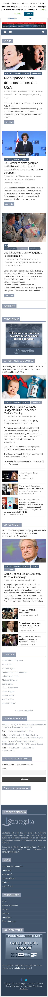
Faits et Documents (10, 905)
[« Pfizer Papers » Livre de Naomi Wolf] (10, 472)
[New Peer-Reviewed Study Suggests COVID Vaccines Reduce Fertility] (24, 376)
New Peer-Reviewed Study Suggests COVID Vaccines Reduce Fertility (20, 410)
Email (4, 768)
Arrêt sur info (7, 874)
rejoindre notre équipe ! (22, 968)
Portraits (35, 566)
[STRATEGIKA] (18, 817)
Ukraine (18, 266)
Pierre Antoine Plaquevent (12, 661)
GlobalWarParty (29, 179)
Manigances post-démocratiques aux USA (21, 83)
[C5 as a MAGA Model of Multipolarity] (10, 609)
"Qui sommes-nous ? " (30, 847)
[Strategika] (5, 32)
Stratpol (5, 882)
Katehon (5, 909)
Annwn (5, 724)
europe (38, 262)
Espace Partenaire (9, 921)
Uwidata (5, 913)
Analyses (26, 73)
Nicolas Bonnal (8, 695)
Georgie (25, 95)
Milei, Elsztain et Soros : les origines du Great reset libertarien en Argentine (30, 639)
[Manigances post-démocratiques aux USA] (24, 46)
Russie (13, 266)
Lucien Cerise (7, 684)
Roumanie (36, 95)
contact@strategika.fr (10, 852)
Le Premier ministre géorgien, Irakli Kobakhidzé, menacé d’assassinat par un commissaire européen (23, 167)
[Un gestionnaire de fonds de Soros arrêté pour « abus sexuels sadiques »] (10, 622)
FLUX (4, 901)
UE (21, 182)
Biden (19, 95)
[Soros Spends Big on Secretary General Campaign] (24, 540)
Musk (30, 95)
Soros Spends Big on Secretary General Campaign (22, 575)
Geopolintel (6, 870)
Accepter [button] (28, 14)
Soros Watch (9, 569)
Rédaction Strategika (27, 92)
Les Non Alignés (8, 878)
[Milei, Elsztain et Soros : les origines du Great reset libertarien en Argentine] (10, 635)
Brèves (25, 159)
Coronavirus (22, 249)
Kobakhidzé (8, 182)
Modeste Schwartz (9, 680)
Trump (6, 98)
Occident (16, 182)
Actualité (17, 73)
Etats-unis (32, 262)
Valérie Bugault (8, 691)
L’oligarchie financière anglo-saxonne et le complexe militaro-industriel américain (24, 725)
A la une (8, 73)
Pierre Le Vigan (8, 668)
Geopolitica (6, 917)
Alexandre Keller (8, 703)
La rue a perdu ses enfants (22, 731)
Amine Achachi (8, 699)
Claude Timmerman (10, 688)
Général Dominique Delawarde (14, 672)
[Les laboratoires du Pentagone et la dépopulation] (24, 214)
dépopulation (23, 262)
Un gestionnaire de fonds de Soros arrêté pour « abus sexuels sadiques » (30, 625)
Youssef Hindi (7, 664)
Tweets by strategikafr (24, 710)
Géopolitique (36, 73)
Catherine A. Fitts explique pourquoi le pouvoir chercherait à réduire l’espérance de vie (31, 488)
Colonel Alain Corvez (10, 676)
